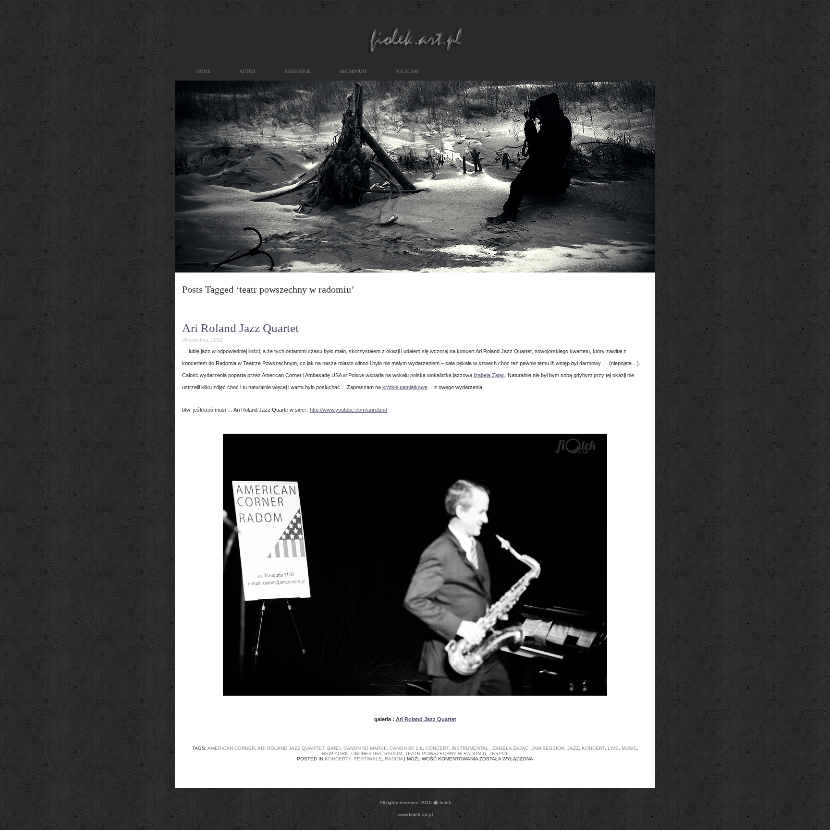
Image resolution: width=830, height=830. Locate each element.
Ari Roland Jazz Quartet (240, 327)
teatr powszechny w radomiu (445, 753)
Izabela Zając (489, 375)
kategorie (297, 71)
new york (335, 753)
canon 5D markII (365, 748)
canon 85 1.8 (406, 748)
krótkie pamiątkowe (404, 387)
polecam (406, 71)
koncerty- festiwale (353, 758)
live (613, 748)
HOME (203, 71)
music (629, 748)
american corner (231, 748)
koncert (593, 748)
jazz (573, 748)
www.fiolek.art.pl (415, 814)
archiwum (353, 71)
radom (393, 753)
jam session (547, 748)
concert (437, 748)
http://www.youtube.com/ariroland (348, 410)
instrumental (470, 748)
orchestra (366, 753)
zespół (499, 753)
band (334, 748)
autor (247, 71)
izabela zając (509, 748)
